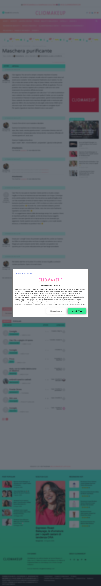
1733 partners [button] (26, 289)
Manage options (56, 311)
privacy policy (76, 305)
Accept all (77, 311)
